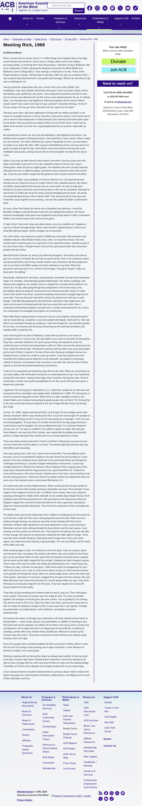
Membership (49, 768)
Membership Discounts (90, 749)
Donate (118, 61)
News (66, 705)
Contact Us (110, 745)
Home (10, 18)
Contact (135, 18)
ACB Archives (91, 720)
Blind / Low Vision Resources (89, 729)
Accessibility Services (49, 707)
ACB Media (48, 757)
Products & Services (89, 773)
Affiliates (26, 740)
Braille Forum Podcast (70, 736)
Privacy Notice (24, 800)
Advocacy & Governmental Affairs (50, 748)
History (26, 735)
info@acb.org (124, 102)
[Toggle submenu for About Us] (27, 24)
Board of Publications (28, 722)
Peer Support (90, 756)
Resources (80, 18)
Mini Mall (109, 722)
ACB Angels (110, 717)
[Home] (23, 6)
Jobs (86, 702)
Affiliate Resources (89, 740)
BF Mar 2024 (71, 39)
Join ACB (118, 70)
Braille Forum (41, 39)
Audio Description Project (48, 736)
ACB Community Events (48, 717)
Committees (28, 729)
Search (79, 10)
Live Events (69, 768)
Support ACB (121, 18)
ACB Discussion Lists (89, 711)
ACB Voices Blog (69, 756)
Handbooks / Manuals (90, 764)
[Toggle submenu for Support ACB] (120, 24)
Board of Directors (27, 713)
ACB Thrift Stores (109, 730)
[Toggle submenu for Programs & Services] (59, 28)
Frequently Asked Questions (27, 749)
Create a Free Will (111, 709)
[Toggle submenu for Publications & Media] (99, 28)
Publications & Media (100, 20)
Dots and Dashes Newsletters (69, 719)
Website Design (25, 792)
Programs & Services (60, 20)
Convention (48, 762)
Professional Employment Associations (90, 784)
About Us (28, 18)
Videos (66, 710)
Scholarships (49, 726)
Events (40, 18)
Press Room (69, 763)
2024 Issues (55, 39)
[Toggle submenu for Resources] (79, 24)
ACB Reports (70, 743)
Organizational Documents (29, 704)
